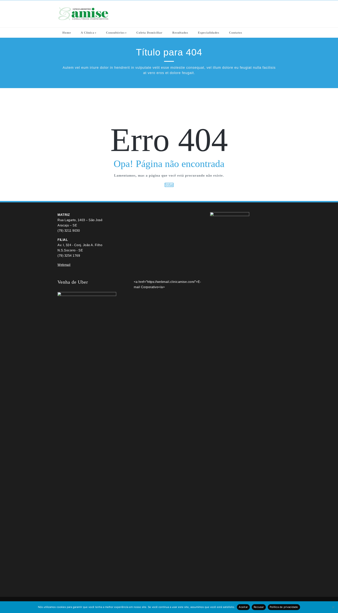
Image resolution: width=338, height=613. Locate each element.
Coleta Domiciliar (149, 32)
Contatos (235, 32)
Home (66, 32)
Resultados (180, 32)
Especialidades (208, 32)
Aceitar (243, 607)
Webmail (64, 264)
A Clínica (87, 32)
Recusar (259, 607)
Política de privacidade (284, 607)
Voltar (169, 185)
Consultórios (115, 32)
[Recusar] (333, 607)
